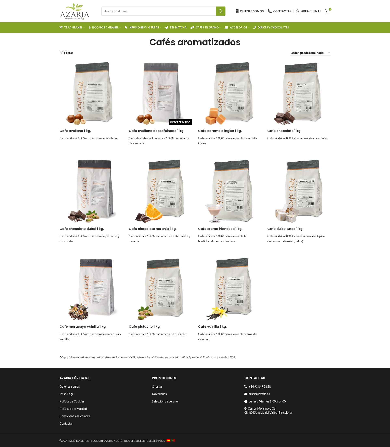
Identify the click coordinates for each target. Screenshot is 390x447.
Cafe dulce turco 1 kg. (285, 228)
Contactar (66, 423)
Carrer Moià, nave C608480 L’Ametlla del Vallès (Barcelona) (268, 410)
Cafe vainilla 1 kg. (212, 326)
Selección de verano (165, 401)
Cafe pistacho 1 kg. (144, 326)
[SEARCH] (220, 11)
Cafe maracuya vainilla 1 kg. (83, 326)
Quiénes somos (70, 386)
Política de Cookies (72, 401)
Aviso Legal (67, 394)
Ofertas (157, 386)
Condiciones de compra (75, 416)
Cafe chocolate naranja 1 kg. (153, 228)
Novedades (159, 394)
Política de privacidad (73, 408)
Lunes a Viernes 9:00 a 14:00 (266, 401)
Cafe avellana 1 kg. (75, 130)
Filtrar (68, 53)
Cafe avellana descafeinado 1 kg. (156, 130)
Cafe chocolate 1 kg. (284, 130)
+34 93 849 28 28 (259, 386)
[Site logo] (75, 11)
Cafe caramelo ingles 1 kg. (220, 130)
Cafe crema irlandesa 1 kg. (220, 228)
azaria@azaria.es (258, 394)
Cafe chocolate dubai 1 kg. (82, 228)
